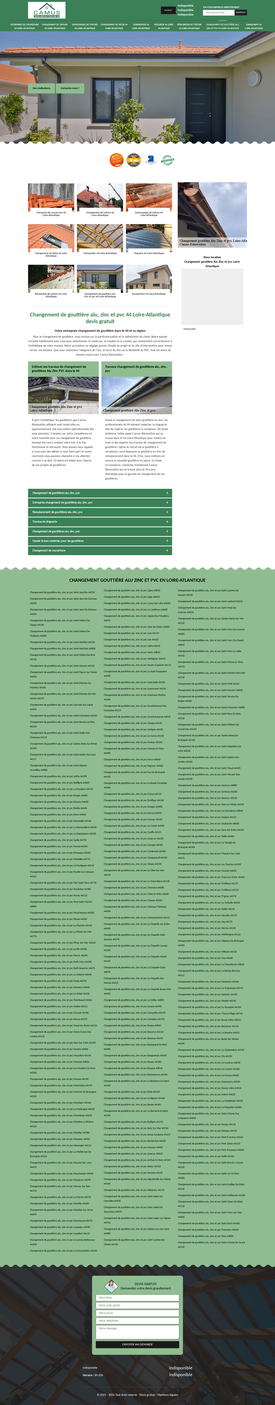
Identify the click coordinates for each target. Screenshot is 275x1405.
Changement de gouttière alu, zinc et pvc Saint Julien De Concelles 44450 (133, 1198)
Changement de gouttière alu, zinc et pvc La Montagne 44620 (62, 1109)
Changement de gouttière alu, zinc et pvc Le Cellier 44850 (134, 1000)
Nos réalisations (41, 88)
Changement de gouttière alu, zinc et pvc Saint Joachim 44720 (62, 592)
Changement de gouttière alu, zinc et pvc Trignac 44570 (207, 896)
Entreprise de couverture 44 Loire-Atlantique (25, 27)
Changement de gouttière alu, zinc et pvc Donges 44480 (133, 806)
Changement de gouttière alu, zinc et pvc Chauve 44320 (133, 900)
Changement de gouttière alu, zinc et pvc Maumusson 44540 (61, 1173)
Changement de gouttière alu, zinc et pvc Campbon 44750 (134, 1019)
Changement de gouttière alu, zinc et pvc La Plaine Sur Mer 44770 (61, 934)
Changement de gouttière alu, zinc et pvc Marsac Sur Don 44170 (60, 1188)
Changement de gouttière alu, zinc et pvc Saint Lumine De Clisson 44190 (134, 1242)
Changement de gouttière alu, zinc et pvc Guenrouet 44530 (135, 688)
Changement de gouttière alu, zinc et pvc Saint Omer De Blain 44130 (210, 1204)
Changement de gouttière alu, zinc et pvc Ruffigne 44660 (59, 782)
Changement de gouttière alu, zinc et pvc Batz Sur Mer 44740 (136, 1128)
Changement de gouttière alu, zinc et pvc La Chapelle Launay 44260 (135, 948)
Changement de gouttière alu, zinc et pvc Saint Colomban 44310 (63, 715)
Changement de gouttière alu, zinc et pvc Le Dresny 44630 (208, 1075)
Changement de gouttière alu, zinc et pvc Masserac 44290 (60, 1180)
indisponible (185, 5)
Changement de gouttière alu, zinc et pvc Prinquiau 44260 (60, 853)
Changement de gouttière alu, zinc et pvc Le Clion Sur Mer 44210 (134, 872)
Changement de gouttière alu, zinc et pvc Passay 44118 (207, 1124)
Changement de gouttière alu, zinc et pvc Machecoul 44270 (61, 1221)
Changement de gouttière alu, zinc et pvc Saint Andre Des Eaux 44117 (63, 757)
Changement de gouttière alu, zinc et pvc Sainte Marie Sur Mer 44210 (211, 621)
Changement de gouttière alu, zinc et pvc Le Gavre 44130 (134, 736)
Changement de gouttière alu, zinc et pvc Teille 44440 (206, 836)
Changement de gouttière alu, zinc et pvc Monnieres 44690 (61, 1115)
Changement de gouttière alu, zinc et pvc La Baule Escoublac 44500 (135, 785)
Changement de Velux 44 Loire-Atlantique (114, 27)
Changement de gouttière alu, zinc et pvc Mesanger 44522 (60, 1145)
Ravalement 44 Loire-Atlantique (254, 27)
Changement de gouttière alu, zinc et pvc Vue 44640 (205, 958)
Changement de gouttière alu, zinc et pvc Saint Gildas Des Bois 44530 (62, 657)
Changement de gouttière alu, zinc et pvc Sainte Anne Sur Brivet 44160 (63, 746)
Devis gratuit (147, 1395)
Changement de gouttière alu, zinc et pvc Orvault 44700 (59, 1013)
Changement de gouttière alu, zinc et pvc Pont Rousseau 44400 (211, 1150)
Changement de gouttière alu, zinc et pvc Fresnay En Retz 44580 (134, 751)
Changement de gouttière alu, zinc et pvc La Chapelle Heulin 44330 (135, 959)
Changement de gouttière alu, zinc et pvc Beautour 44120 (208, 1026)
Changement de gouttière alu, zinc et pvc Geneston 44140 (208, 981)
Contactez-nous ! (70, 88)
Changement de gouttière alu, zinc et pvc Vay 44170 (205, 921)
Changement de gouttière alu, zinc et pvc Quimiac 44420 (207, 994)
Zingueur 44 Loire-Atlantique (164, 27)
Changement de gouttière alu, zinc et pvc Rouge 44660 (58, 795)
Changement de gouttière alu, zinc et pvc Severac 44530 (207, 798)
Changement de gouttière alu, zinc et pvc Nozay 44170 (58, 1019)
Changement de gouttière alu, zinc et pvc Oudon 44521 (59, 1006)
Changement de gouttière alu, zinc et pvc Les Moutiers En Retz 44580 (63, 1070)
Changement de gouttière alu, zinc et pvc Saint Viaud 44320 (209, 768)
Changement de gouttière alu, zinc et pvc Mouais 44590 (59, 1079)
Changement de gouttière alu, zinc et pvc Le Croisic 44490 (134, 826)
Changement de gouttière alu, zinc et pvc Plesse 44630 (58, 919)
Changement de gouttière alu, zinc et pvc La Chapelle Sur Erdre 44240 (137, 926)
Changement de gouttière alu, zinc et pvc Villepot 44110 (207, 951)
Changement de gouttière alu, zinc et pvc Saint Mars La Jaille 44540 (209, 653)
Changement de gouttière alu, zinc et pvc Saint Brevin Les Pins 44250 (62, 724)
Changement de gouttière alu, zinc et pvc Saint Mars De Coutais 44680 (211, 632)
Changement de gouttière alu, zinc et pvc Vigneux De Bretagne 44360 (211, 943)
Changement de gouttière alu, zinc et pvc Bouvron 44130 (133, 1032)
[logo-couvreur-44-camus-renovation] (46, 10)
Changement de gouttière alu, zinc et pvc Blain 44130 (132, 1092)
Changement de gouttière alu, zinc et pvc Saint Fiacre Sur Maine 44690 (63, 674)
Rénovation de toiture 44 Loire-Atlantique (189, 27)
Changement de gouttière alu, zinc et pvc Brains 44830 (132, 1025)
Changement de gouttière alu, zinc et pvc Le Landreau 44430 (135, 609)
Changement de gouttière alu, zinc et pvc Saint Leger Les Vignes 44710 (137, 1220)
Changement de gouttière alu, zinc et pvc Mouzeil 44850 (59, 1062)
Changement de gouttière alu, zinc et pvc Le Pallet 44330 (60, 993)
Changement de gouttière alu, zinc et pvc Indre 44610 (132, 646)
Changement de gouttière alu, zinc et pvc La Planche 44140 (61, 925)
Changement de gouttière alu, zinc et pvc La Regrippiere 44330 (63, 833)
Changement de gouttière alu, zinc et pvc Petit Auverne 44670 (62, 968)
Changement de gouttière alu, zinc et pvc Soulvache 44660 (208, 823)
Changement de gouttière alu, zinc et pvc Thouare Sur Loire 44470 (209, 856)
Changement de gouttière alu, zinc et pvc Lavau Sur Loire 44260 (137, 603)
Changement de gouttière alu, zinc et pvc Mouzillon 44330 (60, 1055)
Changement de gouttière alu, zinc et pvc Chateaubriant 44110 (137, 917)
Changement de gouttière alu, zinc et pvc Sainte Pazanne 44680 (211, 707)
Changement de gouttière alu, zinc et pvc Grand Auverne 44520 (137, 717)
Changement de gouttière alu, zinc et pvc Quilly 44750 (58, 840)
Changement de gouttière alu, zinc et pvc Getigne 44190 (133, 729)
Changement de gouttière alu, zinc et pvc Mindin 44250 (207, 1001)
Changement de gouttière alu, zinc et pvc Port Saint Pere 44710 (63, 883)
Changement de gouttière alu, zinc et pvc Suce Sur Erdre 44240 (211, 830)
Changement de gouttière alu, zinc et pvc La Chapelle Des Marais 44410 (134, 980)
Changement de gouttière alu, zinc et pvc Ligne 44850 (132, 590)
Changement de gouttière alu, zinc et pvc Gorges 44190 (133, 723)
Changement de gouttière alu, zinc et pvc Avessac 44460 (133, 1147)
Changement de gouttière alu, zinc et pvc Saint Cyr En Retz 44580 (208, 1176)
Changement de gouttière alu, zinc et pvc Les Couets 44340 (209, 1069)
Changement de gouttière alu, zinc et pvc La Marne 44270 (60, 1197)
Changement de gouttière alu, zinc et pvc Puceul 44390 (59, 846)
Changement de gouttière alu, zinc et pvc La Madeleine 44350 (210, 1101)
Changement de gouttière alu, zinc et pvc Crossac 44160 (133, 819)
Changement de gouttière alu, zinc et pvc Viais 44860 (205, 1236)
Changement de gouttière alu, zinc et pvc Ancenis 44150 (133, 1173)
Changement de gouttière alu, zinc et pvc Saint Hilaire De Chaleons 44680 (60, 633)
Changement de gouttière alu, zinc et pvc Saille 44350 (206, 1156)
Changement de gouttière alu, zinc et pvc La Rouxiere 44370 (61, 789)
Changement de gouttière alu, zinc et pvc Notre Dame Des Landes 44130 (60, 1034)
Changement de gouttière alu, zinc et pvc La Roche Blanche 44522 (209, 973)
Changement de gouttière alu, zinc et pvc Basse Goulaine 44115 (137, 1134)
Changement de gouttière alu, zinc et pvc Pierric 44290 (58, 955)
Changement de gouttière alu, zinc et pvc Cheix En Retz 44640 (136, 894)
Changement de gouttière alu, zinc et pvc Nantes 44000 (59, 1049)
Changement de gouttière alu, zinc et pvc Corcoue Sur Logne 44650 (61, 707)
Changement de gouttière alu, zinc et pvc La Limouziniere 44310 (63, 1250)
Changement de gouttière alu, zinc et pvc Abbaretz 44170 (134, 1190)
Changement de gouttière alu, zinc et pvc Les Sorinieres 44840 (210, 811)
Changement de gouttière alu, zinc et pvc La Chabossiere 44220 (211, 1050)
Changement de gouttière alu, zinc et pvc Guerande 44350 (134, 682)
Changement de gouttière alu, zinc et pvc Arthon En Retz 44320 (137, 1160)
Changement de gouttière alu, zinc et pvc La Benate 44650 (208, 1032)
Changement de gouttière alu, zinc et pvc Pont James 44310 (209, 1143)
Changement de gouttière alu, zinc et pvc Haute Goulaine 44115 (137, 665)
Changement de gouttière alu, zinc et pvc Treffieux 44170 (208, 883)
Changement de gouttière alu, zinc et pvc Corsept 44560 (133, 845)
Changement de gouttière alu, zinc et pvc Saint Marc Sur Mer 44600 (210, 1215)
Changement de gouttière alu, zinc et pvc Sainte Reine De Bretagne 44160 (208, 738)
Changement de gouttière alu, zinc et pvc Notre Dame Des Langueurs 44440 (208, 1116)
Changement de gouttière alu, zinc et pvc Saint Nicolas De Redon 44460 (208, 699)
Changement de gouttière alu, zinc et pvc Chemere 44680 (134, 887)
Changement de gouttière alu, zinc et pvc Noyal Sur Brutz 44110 (63, 1025)
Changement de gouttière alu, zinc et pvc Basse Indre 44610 (209, 1020)
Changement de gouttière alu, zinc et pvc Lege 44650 (132, 597)
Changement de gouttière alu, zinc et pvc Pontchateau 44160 (62, 912)
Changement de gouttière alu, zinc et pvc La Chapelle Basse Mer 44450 (137, 991)
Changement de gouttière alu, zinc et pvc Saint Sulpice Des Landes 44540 (208, 759)
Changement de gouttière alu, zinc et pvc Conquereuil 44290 (135, 857)
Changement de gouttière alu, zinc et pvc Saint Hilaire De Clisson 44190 (60, 623)
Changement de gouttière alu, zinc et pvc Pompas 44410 (207, 1131)
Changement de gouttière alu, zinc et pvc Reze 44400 (58, 814)
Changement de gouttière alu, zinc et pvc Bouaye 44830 (133, 1068)
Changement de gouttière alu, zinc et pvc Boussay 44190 (133, 1038)
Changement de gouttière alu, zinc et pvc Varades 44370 (207, 915)
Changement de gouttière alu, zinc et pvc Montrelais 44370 (61, 1085)
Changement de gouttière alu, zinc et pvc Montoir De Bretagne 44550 (63, 1094)
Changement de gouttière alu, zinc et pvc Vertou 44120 (207, 928)
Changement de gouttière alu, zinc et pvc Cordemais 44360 (135, 851)
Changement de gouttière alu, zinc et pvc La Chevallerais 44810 (211, 964)
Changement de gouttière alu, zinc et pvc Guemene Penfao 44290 (135, 697)
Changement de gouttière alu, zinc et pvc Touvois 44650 (207, 871)
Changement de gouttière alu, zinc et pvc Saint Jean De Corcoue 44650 (63, 601)
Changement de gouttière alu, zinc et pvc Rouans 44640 (59, 802)
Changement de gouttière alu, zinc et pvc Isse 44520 (131, 639)
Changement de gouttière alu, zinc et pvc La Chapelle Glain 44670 (134, 970)
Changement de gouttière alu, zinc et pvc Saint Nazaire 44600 (210, 690)
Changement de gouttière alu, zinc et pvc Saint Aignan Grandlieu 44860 (58, 768)
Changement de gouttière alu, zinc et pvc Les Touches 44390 (209, 864)
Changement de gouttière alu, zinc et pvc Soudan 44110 (207, 817)
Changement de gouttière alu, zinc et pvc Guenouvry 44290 (209, 1081)
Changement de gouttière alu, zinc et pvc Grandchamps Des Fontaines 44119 (135, 708)
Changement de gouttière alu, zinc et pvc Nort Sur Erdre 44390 (63, 1043)
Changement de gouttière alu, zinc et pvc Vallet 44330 (206, 909)
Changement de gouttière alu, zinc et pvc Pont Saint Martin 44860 (61, 904)
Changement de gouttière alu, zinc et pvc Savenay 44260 (207, 791)
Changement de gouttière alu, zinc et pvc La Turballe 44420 (209, 902)
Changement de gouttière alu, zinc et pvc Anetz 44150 (132, 1166)
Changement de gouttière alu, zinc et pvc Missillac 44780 (59, 1132)
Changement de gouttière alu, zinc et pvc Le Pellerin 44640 (60, 974)
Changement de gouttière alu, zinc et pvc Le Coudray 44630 (209, 1062)
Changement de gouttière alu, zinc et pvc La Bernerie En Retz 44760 (136, 1113)
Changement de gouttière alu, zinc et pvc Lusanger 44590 (60, 1227)
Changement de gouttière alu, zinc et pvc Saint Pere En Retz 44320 (209, 716)
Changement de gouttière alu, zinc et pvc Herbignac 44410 (134, 658)
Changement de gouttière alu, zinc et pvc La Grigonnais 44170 (210, 988)
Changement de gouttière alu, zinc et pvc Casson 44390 (133, 1006)
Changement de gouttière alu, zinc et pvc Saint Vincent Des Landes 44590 (209, 777)
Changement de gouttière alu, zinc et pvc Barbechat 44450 (135, 1141)
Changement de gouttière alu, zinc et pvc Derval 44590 (132, 813)
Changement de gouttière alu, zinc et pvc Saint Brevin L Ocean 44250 (210, 1165)
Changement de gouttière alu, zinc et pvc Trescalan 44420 (208, 1230)
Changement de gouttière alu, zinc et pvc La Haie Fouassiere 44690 (135, 673)
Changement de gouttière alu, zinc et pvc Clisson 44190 (132, 864)
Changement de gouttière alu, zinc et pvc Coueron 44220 (133, 838)
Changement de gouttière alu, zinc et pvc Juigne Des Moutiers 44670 (136, 618)
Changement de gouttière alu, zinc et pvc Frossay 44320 (133, 742)
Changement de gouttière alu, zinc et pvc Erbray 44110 (132, 794)
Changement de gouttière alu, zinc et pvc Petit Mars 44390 (61, 962)
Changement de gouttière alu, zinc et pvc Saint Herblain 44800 (62, 648)
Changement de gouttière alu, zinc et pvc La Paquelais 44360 (210, 1107)
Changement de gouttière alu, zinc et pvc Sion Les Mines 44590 (211, 804)
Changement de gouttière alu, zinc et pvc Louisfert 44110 (60, 1233)
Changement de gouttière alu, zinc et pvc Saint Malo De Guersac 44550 (207, 610)
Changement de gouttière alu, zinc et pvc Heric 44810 (132, 652)
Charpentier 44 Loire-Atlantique (141, 27)
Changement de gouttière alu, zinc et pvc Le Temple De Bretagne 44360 (207, 845)
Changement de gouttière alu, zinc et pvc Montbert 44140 (60, 1102)
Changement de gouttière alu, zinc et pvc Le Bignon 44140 (134, 1098)
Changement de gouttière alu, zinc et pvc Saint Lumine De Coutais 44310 (208, 593)
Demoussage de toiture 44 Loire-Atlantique (85, 27)
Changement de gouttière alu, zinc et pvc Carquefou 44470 (134, 1013)
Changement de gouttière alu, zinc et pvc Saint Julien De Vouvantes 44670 (133, 1209)
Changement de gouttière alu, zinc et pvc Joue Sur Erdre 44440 (136, 627)
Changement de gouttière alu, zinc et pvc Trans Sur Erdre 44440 (211, 877)
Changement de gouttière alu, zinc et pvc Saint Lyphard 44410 (210, 601)
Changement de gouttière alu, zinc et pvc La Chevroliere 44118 (136, 881)
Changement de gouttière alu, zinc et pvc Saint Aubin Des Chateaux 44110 (60, 735)
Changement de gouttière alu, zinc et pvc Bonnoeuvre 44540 (135, 1074)
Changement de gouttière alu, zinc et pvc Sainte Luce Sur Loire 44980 (136, 1231)
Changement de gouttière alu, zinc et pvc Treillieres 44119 (208, 890)
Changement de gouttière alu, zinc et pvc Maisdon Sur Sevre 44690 (61, 1212)
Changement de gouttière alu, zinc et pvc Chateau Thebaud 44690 (135, 909)
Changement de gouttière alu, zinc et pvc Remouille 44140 (60, 821)
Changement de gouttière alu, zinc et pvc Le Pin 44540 (58, 949)
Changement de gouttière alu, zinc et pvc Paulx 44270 (58, 981)
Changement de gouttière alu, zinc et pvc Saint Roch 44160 (209, 1223)
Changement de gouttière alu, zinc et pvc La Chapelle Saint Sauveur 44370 (134, 937)
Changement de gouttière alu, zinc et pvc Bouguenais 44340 (135, 1055)
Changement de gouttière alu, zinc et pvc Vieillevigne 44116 (209, 934)
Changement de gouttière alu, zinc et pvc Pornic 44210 (58, 895)
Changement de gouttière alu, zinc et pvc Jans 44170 (131, 633)
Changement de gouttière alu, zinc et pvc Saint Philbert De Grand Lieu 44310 (208, 727)
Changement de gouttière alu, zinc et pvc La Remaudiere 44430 (63, 827)
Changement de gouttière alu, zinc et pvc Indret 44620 (206, 1094)
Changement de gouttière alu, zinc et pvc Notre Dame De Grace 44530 (211, 1245)
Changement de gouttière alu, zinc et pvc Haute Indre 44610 (209, 1088)
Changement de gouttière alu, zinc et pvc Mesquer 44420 (60, 1139)
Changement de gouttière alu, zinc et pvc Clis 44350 (205, 1056)
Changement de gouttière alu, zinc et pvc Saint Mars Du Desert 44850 (211, 642)
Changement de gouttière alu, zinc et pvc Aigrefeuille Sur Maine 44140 (137, 1181)
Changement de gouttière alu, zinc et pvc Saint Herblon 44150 (62, 642)
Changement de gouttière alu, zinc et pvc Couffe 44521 (132, 832)
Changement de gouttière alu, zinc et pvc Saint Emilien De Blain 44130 (211, 1186)
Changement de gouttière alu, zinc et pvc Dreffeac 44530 (134, 800)
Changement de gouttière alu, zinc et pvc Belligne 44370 (133, 1122)
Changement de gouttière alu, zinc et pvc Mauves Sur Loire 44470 (60, 1165)
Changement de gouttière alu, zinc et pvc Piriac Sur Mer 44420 (62, 942)
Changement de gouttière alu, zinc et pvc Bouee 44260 (132, 1062)
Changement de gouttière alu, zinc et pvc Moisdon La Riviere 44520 (61, 1124)
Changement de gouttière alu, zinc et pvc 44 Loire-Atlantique (222, 27)
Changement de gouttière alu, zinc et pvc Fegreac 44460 (133, 766)
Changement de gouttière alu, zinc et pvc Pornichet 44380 (60, 889)
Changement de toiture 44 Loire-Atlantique (55, 27)
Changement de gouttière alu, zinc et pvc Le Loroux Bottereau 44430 (62, 1242)
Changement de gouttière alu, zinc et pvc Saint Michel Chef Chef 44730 (211, 675)
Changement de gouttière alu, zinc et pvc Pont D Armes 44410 (210, 1137)
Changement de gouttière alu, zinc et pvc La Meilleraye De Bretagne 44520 (60, 1154)
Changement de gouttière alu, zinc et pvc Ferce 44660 (132, 759)
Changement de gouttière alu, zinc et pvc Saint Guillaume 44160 (211, 1195)
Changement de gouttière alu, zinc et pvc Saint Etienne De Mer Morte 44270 (63, 696)
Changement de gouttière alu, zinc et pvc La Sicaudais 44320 (209, 1007)
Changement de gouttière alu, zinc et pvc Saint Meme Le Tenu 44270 (210, 664)
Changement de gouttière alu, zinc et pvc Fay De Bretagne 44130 (134, 774)
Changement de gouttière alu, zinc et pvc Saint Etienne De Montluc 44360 (60, 685)
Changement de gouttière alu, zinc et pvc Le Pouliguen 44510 (62, 865)
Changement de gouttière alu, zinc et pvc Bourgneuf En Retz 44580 (135, 1047)
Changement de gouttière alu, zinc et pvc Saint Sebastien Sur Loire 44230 (209, 748)
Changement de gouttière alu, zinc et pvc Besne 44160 (132, 1104)
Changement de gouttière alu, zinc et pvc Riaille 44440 (58, 808)
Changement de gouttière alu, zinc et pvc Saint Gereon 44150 (62, 666)
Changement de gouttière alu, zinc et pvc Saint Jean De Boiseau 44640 (63, 612)
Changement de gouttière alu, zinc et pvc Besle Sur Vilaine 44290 (208, 1041)
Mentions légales (167, 1395)
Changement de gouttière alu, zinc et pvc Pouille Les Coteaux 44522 (62, 874)
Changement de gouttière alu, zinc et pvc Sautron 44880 (207, 785)
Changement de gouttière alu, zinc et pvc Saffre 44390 (58, 776)
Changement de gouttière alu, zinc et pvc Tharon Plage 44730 (210, 1013)
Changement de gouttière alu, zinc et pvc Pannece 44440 (60, 987)
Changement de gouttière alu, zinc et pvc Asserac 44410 (133, 1153)
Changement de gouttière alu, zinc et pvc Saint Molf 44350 (208, 684)
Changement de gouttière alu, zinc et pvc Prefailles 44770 (60, 859)
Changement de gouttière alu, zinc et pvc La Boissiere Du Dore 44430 (136, 1083)
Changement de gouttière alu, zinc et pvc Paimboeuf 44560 (61, 1000)
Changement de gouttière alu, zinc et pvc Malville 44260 (59, 1203)
